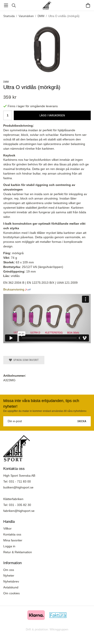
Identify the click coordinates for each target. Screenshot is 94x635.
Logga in (9, 546)
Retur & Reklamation (17, 552)
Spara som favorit (25, 360)
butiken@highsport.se (18, 487)
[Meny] (6, 5)
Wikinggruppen (59, 629)
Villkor (7, 528)
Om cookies (11, 593)
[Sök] (13, 5)
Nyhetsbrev (11, 581)
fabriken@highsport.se (19, 511)
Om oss (8, 570)
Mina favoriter (12, 540)
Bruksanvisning (13, 289)
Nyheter (8, 575)
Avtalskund (10, 587)
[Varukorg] (88, 5)
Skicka (81, 421)
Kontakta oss (12, 534)
